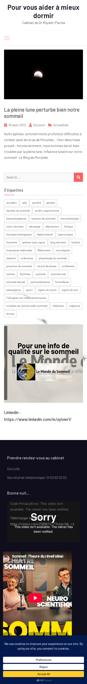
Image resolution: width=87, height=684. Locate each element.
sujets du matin (47, 290)
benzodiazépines (16, 218)
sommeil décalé (15, 282)
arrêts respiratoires (47, 210)
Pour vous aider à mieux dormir (43, 11)
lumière (75, 242)
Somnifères (62, 282)
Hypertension (45, 234)
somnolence (13, 290)
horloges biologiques (19, 234)
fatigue (68, 226)
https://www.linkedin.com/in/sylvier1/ (38, 419)
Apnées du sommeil (18, 210)
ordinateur (27, 258)
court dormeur (15, 226)
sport (29, 290)
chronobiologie (69, 218)
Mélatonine (44, 250)
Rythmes (25, 274)
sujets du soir (70, 290)
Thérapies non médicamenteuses (26, 298)
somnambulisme (40, 282)
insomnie (11, 242)
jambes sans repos (33, 242)
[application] (43, 521)
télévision (58, 305)
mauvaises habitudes (19, 250)
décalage (34, 226)
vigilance (74, 305)
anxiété (36, 202)
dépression (52, 226)
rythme (10, 274)
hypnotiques (65, 234)
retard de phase (46, 266)
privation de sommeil (19, 266)
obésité (11, 258)
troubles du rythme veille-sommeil (26, 305)
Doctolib (13, 469)
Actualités (60, 125)
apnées (50, 202)
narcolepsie (63, 250)
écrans (10, 313)
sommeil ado (58, 274)
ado (24, 202)
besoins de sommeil (43, 218)
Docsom (39, 125)
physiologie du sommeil (53, 258)
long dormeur (58, 242)
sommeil (40, 274)
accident (11, 202)
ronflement (68, 266)
